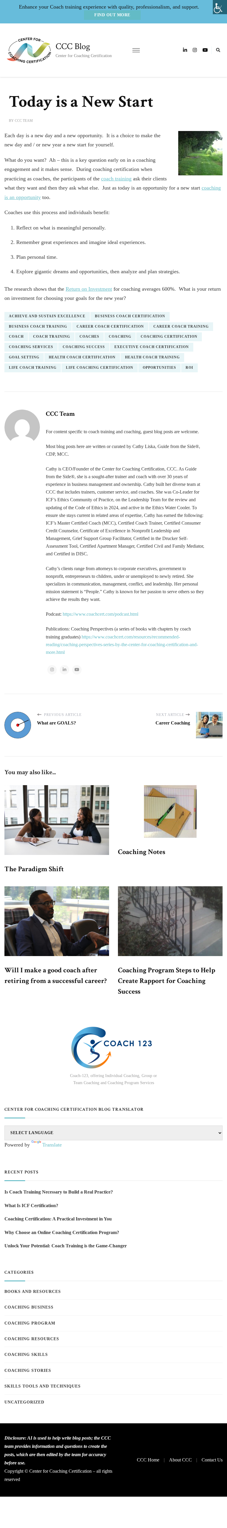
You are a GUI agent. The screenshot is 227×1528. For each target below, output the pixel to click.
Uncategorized (24, 1402)
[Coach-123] (113, 1047)
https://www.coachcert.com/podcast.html (100, 614)
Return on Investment (89, 289)
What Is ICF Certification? (31, 1205)
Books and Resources (32, 1291)
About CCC (180, 1459)
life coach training (32, 368)
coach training (116, 179)
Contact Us (212, 1459)
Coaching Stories (27, 1370)
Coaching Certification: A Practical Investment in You (58, 1218)
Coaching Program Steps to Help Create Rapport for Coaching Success (166, 981)
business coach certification (130, 316)
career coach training (181, 326)
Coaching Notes (141, 851)
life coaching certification (99, 368)
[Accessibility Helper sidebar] (220, 7)
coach (16, 336)
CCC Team (24, 121)
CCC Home (148, 1459)
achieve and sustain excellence (47, 316)
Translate (52, 1145)
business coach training (38, 326)
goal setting (24, 357)
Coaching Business (28, 1307)
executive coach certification (151, 347)
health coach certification (82, 357)
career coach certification (110, 326)
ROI (189, 368)
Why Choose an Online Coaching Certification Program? (61, 1232)
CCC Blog (73, 46)
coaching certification (169, 336)
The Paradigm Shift (34, 869)
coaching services (31, 347)
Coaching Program (29, 1323)
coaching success (84, 347)
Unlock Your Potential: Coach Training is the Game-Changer (65, 1245)
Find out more (112, 15)
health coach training (152, 357)
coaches (89, 336)
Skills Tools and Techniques (42, 1386)
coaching (120, 336)
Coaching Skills (26, 1354)
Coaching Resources (31, 1339)
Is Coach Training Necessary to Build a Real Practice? (58, 1191)
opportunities (159, 368)
